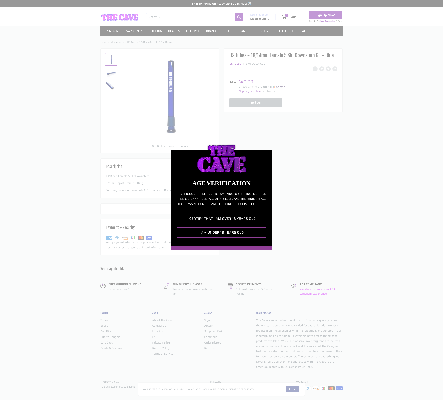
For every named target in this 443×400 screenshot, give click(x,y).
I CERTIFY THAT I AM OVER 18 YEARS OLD (221, 218)
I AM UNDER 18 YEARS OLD (221, 232)
